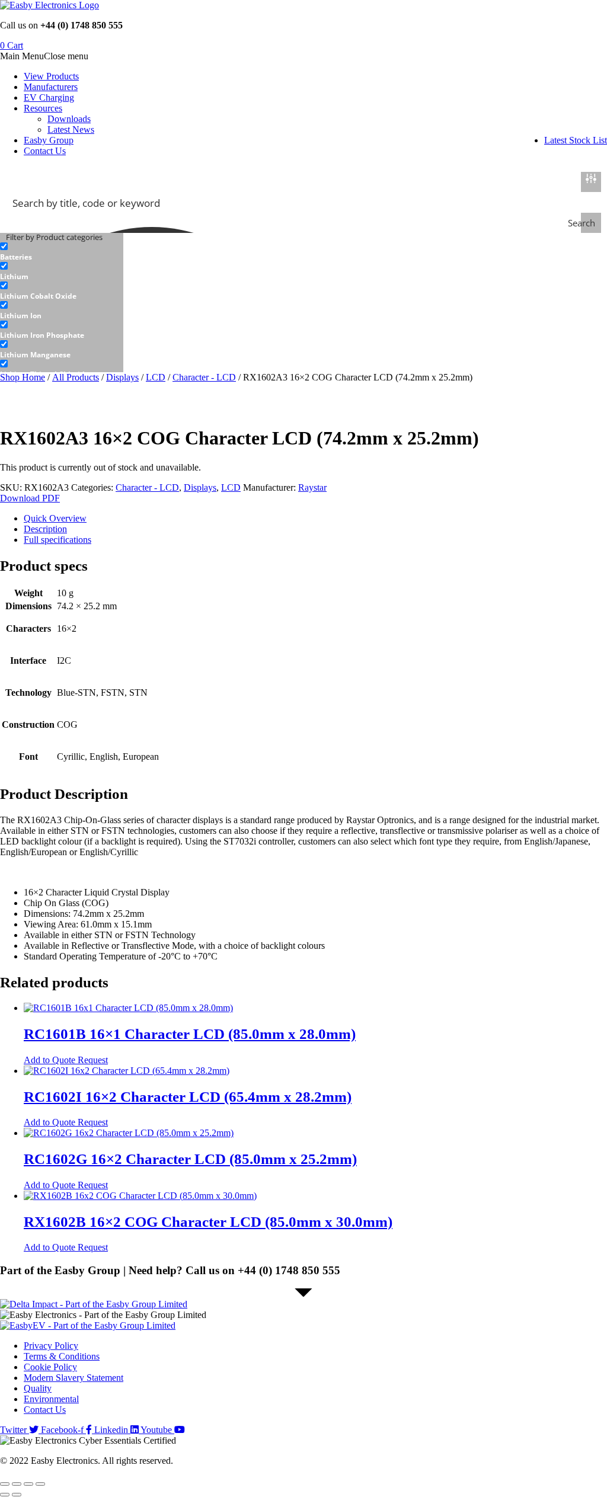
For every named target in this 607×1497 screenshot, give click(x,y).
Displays (122, 377)
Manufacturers (51, 87)
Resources (43, 108)
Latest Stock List (575, 140)
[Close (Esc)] (40, 1484)
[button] (44, 56)
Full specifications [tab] (57, 540)
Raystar (312, 487)
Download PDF (30, 498)
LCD (155, 377)
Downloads (69, 119)
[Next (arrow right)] (16, 1494)
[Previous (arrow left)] (4, 1494)
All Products (75, 377)
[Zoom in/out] (4, 1484)
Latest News (70, 129)
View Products (51, 76)
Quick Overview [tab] (55, 518)
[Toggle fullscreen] (16, 1484)
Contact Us (45, 151)
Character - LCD (204, 377)
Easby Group (49, 140)
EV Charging (49, 97)
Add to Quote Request (66, 1060)
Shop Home (22, 377)
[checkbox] (59, 251)
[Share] (28, 1484)
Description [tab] (45, 529)
